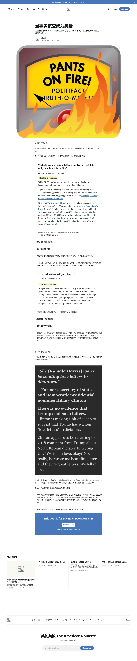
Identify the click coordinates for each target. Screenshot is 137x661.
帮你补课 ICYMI (43, 9)
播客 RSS (49, 620)
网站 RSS (40, 620)
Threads (93, 620)
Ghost (128, 620)
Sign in (115, 9)
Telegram (101, 620)
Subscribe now (68, 525)
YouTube (57, 620)
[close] (134, 2)
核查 (86, 357)
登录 (33, 620)
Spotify (84, 620)
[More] (51, 9)
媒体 (36, 21)
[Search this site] (108, 9)
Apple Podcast (75, 620)
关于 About (20, 9)
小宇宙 (65, 620)
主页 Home (10, 9)
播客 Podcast (31, 9)
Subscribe (124, 9)
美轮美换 (44, 38)
